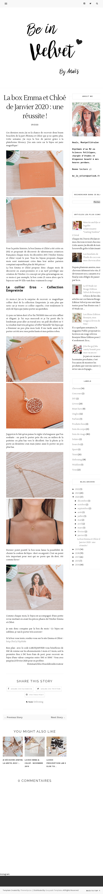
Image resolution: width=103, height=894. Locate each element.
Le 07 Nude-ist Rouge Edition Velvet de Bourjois (91, 289)
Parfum (75, 419)
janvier (81, 535)
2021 (77, 493)
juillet (80, 516)
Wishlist (76, 465)
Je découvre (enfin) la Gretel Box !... (13, 761)
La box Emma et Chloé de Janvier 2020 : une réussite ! (89, 542)
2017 (77, 557)
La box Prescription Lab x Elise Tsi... (56, 763)
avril (80, 524)
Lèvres (75, 404)
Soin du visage (79, 434)
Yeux (74, 470)
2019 (77, 549)
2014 (77, 565)
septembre (83, 508)
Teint (74, 454)
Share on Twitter (50, 689)
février (81, 531)
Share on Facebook (21, 689)
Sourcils (76, 444)
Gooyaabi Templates (53, 890)
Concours (76, 393)
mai (79, 520)
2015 (77, 561)
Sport (75, 449)
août (80, 512)
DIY (74, 398)
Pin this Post (36, 695)
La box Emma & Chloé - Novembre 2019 (34, 763)
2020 (77, 497)
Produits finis (78, 424)
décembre (82, 501)
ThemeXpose (26, 890)
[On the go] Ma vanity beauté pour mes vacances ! (92, 349)
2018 (77, 553)
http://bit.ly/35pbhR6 (16, 641)
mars (80, 528)
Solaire (75, 439)
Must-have (77, 409)
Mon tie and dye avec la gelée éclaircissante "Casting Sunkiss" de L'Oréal (87, 229)
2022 (77, 489)
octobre (81, 504)
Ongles (75, 414)
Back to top (92, 891)
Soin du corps (78, 429)
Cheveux (76, 388)
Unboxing (38, 702)
